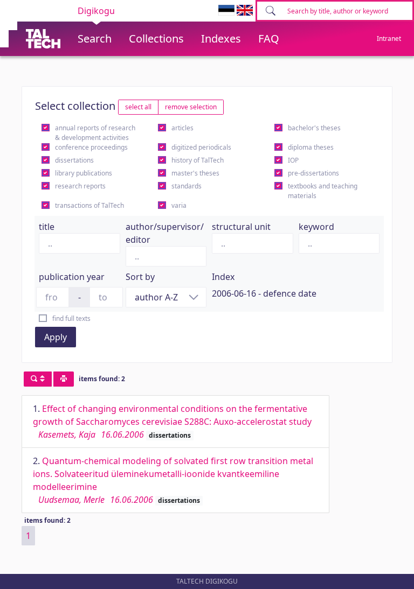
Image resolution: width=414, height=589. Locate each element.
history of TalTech (197, 160)
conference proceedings (91, 147)
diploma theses (311, 147)
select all (138, 106)
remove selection (191, 106)
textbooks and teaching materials (322, 190)
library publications (83, 173)
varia (179, 205)
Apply (55, 337)
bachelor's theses (314, 127)
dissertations (74, 160)
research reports (80, 186)
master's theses (195, 173)
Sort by (140, 277)
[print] (63, 379)
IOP (293, 160)
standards (186, 186)
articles (182, 127)
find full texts (71, 318)
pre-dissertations (313, 173)
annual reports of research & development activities (95, 132)
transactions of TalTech (89, 205)
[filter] (38, 379)
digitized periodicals (201, 147)
